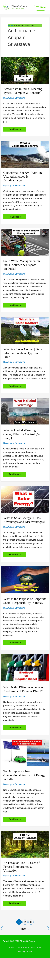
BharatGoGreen (19, 6)
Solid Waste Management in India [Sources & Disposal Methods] (21, 264)
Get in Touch (23, 947)
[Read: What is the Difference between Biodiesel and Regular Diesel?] (25, 668)
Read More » (15, 129)
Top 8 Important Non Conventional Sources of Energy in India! (24, 775)
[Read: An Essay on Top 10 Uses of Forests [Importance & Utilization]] (25, 844)
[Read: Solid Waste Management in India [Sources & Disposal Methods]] (25, 242)
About (11, 947)
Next (25, 928)
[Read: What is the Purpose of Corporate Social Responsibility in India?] (25, 579)
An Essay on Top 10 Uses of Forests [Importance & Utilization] (21, 866)
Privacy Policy (25, 951)
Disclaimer (36, 947)
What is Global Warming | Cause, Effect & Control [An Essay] (22, 434)
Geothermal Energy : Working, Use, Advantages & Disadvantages (23, 176)
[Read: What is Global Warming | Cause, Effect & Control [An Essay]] (25, 411)
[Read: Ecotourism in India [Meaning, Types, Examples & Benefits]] (25, 70)
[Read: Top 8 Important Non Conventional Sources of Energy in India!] (25, 752)
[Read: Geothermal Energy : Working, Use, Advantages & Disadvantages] (25, 154)
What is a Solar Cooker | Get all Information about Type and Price (24, 353)
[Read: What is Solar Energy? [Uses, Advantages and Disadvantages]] (25, 499)
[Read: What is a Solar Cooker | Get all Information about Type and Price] (25, 330)
